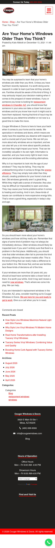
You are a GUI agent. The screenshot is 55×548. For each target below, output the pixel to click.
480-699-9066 (36, 2)
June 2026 (10, 371)
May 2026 (10, 375)
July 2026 (10, 367)
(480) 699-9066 (29, 428)
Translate (34, 484)
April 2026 (10, 380)
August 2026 (11, 363)
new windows (16, 282)
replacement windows (19, 396)
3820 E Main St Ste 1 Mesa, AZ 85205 (27, 421)
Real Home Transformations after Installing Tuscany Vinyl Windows (25, 336)
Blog (12, 21)
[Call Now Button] (48, 542)
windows (13, 399)
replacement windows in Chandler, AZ (23, 103)
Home (5, 21)
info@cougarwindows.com (29, 433)
